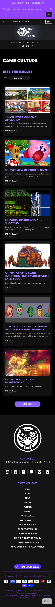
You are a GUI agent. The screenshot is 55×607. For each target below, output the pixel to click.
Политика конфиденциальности (17, 595)
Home (13, 43)
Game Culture (24, 43)
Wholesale (27, 516)
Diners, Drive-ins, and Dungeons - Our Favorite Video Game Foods (27, 276)
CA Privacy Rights (27, 529)
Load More (27, 404)
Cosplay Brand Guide (28, 542)
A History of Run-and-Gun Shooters (23, 222)
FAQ (27, 489)
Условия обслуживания (41, 595)
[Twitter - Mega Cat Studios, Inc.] (23, 46)
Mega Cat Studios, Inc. (20, 591)
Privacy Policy (27, 524)
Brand (27, 511)
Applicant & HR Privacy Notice (27, 547)
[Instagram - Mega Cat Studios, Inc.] (32, 46)
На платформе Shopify (40, 591)
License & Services (27, 533)
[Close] (51, 9)
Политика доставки (27, 597)
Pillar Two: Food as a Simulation (20, 118)
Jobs (27, 493)
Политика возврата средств (27, 593)
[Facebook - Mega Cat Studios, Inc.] (27, 46)
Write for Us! (27, 520)
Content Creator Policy (27, 538)
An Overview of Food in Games (27, 170)
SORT (5, 78)
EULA (27, 498)
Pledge (28, 507)
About (27, 502)
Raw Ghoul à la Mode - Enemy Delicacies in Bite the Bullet (26, 328)
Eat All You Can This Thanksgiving (19, 381)
